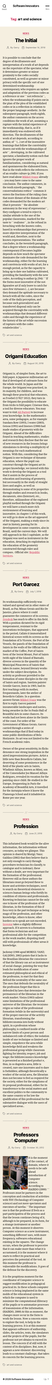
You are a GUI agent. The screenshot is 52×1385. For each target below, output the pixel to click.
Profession (26, 826)
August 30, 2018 (35, 363)
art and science (14, 335)
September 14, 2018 (35, 47)
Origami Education (26, 356)
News (26, 33)
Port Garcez (26, 584)
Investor (8, 924)
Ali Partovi (24, 412)
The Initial (26, 40)
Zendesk (8, 619)
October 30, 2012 (35, 1147)
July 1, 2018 (35, 591)
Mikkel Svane (30, 177)
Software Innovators (26, 5)
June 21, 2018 (35, 833)
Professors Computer (26, 1137)
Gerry (16, 47)
